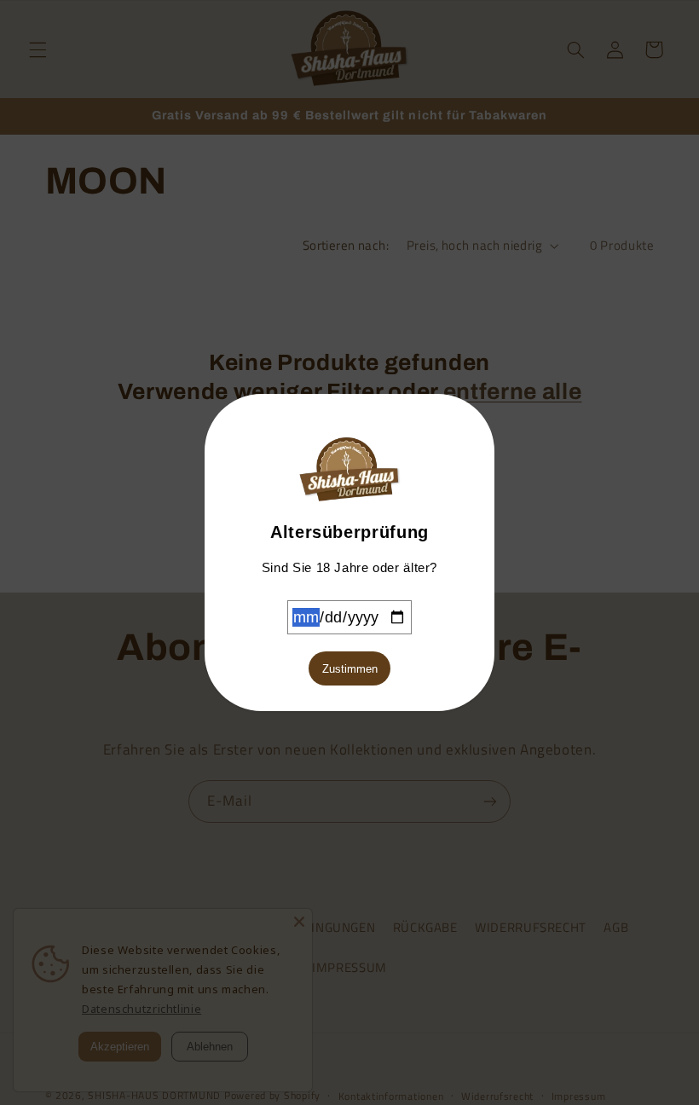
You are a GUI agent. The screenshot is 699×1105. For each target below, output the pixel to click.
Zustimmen (350, 668)
